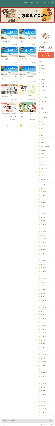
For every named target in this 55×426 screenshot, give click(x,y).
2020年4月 (43, 401)
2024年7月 (43, 264)
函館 (42, 121)
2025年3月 (43, 238)
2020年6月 (43, 394)
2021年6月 (43, 358)
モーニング (43, 108)
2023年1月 (43, 307)
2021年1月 (43, 369)
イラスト (43, 79)
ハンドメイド (44, 97)
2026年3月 (43, 195)
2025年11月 (44, 210)
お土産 (42, 65)
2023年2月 (43, 304)
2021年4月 (43, 365)
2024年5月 (43, 271)
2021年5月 (43, 361)
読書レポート (44, 168)
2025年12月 (44, 206)
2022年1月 (43, 343)
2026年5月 (43, 191)
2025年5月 (43, 231)
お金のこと (43, 68)
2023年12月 (44, 286)
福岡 (42, 161)
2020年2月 (43, 408)
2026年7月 (43, 188)
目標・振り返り (44, 157)
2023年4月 (43, 296)
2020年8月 (43, 387)
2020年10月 (44, 380)
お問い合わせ (38, 2)
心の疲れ (43, 124)
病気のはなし (44, 153)
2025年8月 (43, 220)
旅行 (42, 132)
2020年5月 (43, 398)
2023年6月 (43, 289)
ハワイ (42, 94)
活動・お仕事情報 (45, 146)
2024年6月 (43, 267)
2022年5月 (43, 329)
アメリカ (43, 76)
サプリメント (44, 86)
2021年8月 (43, 351)
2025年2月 (43, 242)
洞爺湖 (42, 142)
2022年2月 (43, 340)
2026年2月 (43, 199)
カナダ (42, 83)
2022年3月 (43, 336)
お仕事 (31, 2)
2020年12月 (44, 372)
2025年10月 (44, 213)
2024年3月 (43, 278)
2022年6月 (43, 325)
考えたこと (43, 164)
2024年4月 (43, 275)
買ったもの (43, 171)
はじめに (26, 2)
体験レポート (44, 117)
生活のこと (43, 150)
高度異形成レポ (44, 179)
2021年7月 (43, 354)
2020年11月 (44, 376)
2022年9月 (43, 322)
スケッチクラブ (44, 90)
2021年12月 (44, 347)
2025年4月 (43, 235)
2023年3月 (43, 300)
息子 (42, 128)
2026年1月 (43, 202)
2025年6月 (43, 228)
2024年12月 (44, 249)
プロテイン (43, 101)
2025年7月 (43, 224)
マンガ (42, 104)
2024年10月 (44, 257)
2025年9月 (43, 217)
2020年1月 (43, 412)
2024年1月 (43, 282)
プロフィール (46, 2)
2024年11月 (44, 253)
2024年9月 (43, 260)
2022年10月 (44, 318)
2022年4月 (43, 332)
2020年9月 (43, 383)
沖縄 (42, 139)
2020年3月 (43, 405)
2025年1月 (43, 246)
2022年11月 (44, 314)
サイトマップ (5, 424)
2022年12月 (44, 311)
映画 (42, 135)
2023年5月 (43, 293)
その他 (42, 72)
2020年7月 (43, 390)
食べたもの (43, 175)
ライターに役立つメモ (45, 113)
